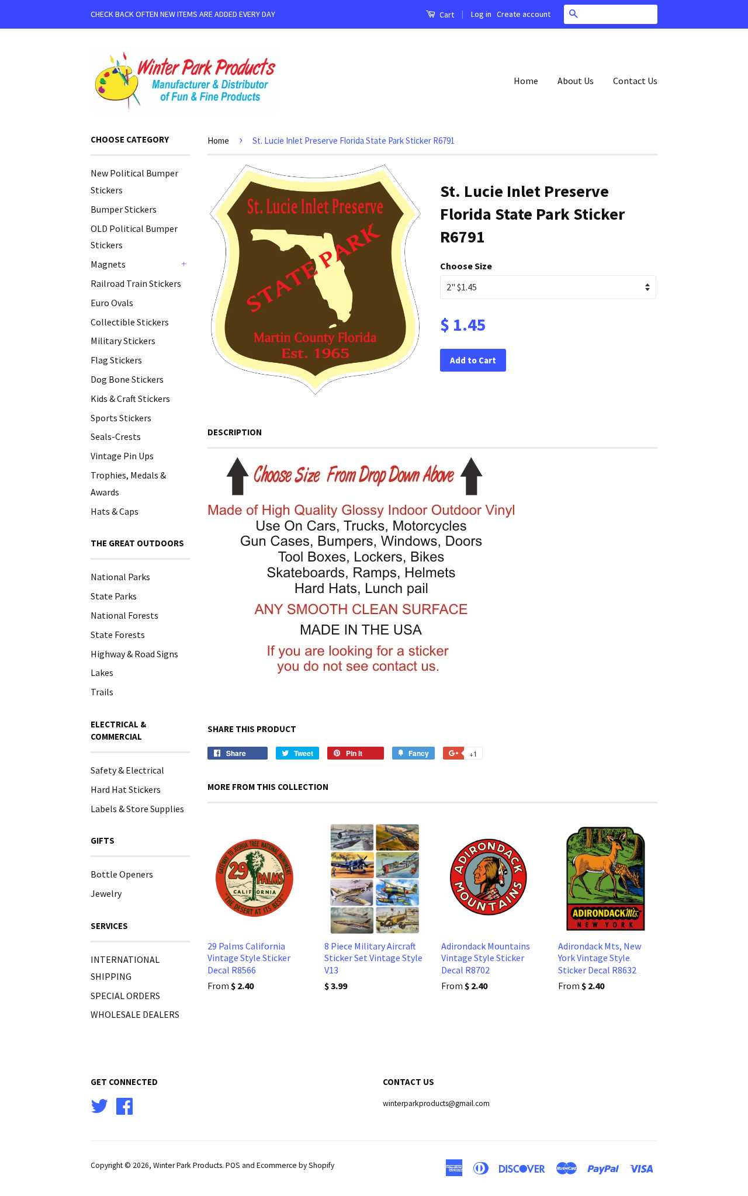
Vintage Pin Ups (122, 456)
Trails (102, 692)
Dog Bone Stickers (127, 379)
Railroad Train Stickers (136, 283)
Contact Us (635, 80)
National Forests (124, 615)
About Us (575, 80)
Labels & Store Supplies (137, 808)
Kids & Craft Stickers (130, 398)
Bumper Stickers (124, 209)
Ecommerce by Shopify (295, 1165)
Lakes (102, 672)
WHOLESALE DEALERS (135, 1014)
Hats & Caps (114, 511)
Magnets (108, 264)
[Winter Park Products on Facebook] (124, 1105)
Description (234, 432)
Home (526, 80)
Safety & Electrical (127, 770)
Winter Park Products (187, 1165)
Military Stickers (123, 340)
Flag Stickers (116, 360)
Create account (523, 14)
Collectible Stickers (130, 322)
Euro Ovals (112, 302)
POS (233, 1165)
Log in (481, 14)
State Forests (118, 634)
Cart (446, 14)
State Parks (114, 596)
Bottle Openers (122, 874)
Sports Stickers (121, 418)
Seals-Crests (116, 436)
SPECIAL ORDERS (125, 995)
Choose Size (466, 266)
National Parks (120, 577)
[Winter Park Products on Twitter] (99, 1105)
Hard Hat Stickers (126, 789)
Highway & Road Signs (134, 654)
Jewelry (106, 893)
